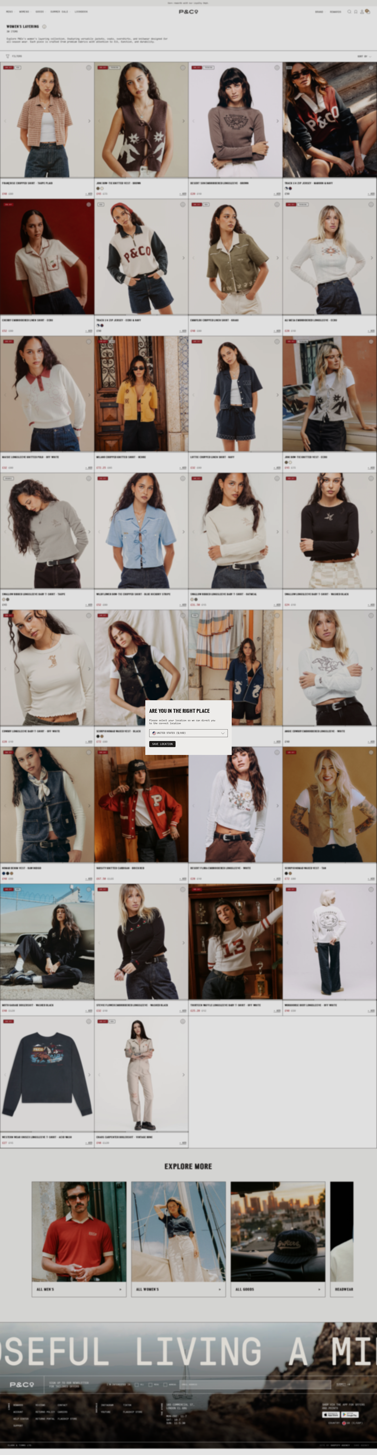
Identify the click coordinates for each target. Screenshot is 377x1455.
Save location (162, 744)
